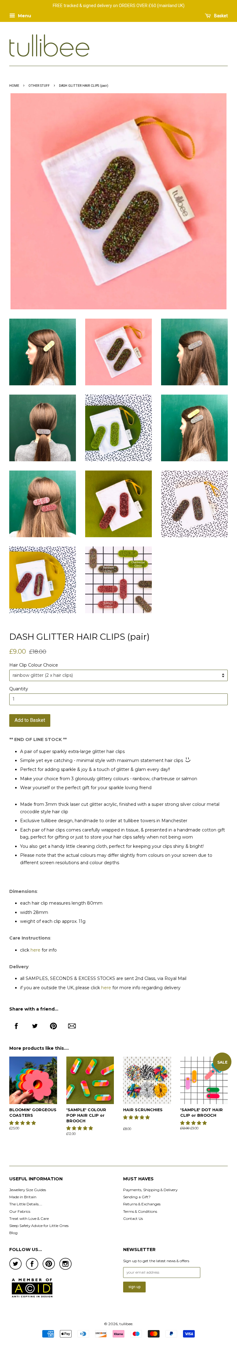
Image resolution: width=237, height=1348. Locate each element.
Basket (220, 15)
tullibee (125, 1323)
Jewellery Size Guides (27, 1189)
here (35, 950)
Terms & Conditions (140, 1211)
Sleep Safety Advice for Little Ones (39, 1225)
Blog (13, 1232)
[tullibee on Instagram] (65, 1268)
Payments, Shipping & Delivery (150, 1189)
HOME (14, 86)
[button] (23, 1123)
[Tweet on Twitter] (35, 1023)
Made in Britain (22, 1197)
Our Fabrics (19, 1211)
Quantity (18, 689)
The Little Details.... (25, 1204)
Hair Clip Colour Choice (33, 665)
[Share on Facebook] (16, 1023)
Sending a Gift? (137, 1197)
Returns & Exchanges (141, 1204)
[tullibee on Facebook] (32, 1268)
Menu (24, 16)
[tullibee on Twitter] (15, 1268)
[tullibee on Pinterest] (49, 1268)
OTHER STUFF (39, 86)
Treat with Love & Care (29, 1218)
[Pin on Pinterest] (53, 1023)
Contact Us (133, 1218)
